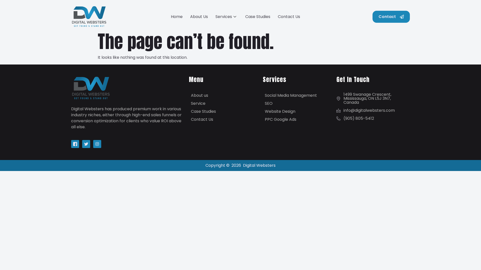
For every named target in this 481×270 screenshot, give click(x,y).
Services (223, 17)
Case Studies (257, 17)
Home (177, 17)
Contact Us (289, 17)
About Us (199, 17)
